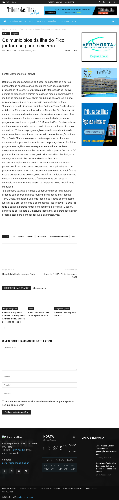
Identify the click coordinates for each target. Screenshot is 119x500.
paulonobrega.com (25, 497)
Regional (41, 21)
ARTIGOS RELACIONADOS (16, 288)
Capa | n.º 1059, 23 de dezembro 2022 (60, 276)
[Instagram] (104, 2)
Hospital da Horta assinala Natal (18, 274)
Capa (31, 309)
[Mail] (109, 2)
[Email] (67, 63)
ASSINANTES (63, 21)
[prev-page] (4, 328)
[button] (113, 21)
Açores (21, 236)
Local (31, 21)
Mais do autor (39, 288)
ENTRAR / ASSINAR (55, 2)
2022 (13, 236)
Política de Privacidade (50, 488)
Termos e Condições (28, 488)
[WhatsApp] (53, 63)
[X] (114, 2)
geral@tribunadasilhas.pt (15, 462)
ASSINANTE (69, 2)
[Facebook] (99, 2)
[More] (82, 255)
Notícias (13, 29)
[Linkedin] (60, 63)
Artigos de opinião (10, 309)
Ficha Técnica (91, 488)
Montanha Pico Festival (58, 236)
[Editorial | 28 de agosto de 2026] (65, 302)
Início (4, 29)
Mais (74, 21)
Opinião (52, 21)
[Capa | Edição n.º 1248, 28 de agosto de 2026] (39, 302)
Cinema (30, 236)
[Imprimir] (75, 63)
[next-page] (9, 328)
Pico (73, 236)
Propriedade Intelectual (73, 488)
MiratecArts (11, 51)
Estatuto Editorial (9, 488)
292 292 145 (19, 449)
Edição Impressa (18, 21)
